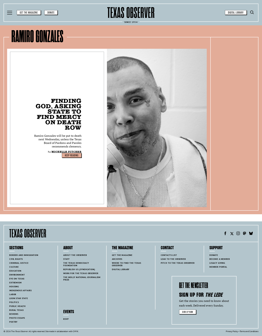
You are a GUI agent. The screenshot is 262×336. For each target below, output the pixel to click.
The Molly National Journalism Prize (82, 278)
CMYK (75, 331)
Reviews (13, 314)
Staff (66, 259)
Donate (51, 12)
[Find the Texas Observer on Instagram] (238, 234)
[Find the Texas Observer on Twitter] (231, 234)
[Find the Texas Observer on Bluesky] (251, 234)
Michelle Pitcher (66, 152)
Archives (117, 259)
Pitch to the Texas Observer (178, 263)
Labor (12, 294)
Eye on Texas (16, 278)
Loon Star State (18, 298)
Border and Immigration (23, 255)
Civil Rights (16, 259)
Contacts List (169, 255)
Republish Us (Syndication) (79, 269)
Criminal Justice (19, 263)
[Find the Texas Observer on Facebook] (225, 234)
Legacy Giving (217, 263)
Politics (14, 302)
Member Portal (218, 266)
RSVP (66, 319)
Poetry (13, 321)
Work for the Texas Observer (80, 273)
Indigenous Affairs (20, 290)
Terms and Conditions (249, 331)
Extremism (15, 282)
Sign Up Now (187, 312)
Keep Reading (71, 155)
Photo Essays (17, 318)
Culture (14, 266)
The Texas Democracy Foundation (76, 264)
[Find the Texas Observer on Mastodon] (244, 234)
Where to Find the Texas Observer (126, 264)
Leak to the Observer (173, 259)
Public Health (17, 306)
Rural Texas (16, 310)
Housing (14, 286)
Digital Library (236, 12)
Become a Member (219, 259)
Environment (17, 274)
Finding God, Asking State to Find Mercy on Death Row (58, 114)
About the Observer (75, 255)
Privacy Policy (232, 331)
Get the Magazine (29, 12)
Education (15, 270)
